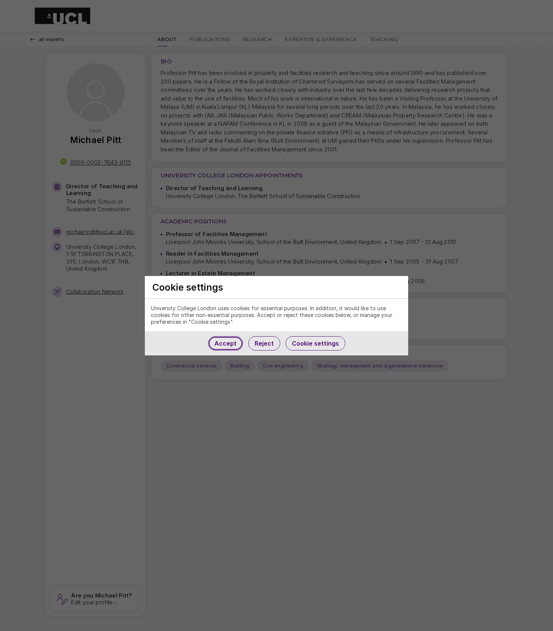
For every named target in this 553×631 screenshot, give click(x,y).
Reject (264, 343)
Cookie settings (315, 343)
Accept (225, 343)
